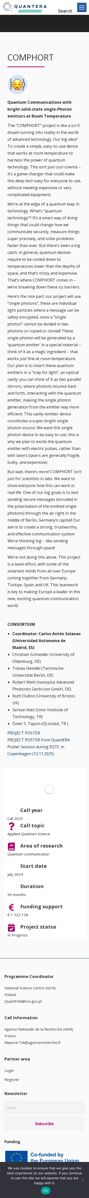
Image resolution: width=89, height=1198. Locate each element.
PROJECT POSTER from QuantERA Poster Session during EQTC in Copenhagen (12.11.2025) (38, 746)
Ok (46, 1191)
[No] (82, 1180)
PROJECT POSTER (23, 733)
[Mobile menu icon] (82, 7)
